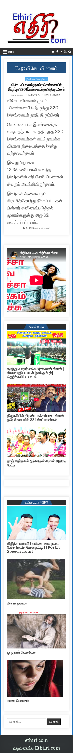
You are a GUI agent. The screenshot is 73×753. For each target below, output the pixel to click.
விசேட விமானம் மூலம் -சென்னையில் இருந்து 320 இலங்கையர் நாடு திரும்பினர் (36, 87)
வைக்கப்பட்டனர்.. (22, 222)
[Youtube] (65, 52)
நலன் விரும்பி (18, 95)
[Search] (69, 52)
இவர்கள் (15, 193)
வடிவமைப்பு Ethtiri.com (36, 748)
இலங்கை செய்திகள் (36, 79)
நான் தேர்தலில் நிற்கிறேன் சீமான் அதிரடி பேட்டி (36, 463)
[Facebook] (57, 52)
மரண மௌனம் (18, 701)
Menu (11, 52)
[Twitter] (53, 52)
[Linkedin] (61, 52)
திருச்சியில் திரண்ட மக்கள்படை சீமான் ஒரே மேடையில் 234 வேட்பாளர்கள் (35, 418)
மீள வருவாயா (17, 603)
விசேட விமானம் (42, 228)
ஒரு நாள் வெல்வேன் (21, 652)
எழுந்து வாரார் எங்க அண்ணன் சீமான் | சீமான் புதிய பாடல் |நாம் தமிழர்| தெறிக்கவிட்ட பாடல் (35, 373)
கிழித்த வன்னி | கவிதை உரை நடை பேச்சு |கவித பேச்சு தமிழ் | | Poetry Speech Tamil (34, 548)
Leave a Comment (53, 95)
